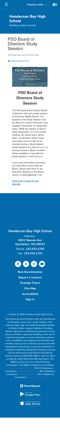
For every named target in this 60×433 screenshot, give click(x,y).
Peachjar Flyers (30, 283)
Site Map (30, 288)
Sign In (30, 299)
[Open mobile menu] (6, 4)
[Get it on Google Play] (30, 393)
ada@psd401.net (36, 377)
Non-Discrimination (30, 272)
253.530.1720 (33, 253)
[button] (37, 4)
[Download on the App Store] (30, 403)
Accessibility (30, 294)
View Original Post (20, 60)
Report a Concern (30, 277)
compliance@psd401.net (20, 368)
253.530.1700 (35, 249)
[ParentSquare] (30, 386)
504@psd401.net (27, 374)
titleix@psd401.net (28, 371)
